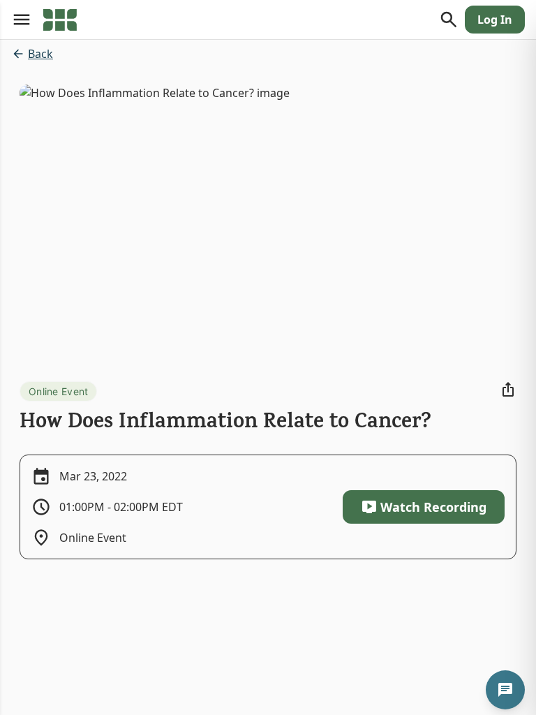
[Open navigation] (21, 19)
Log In (494, 19)
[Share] (508, 389)
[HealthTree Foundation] (60, 19)
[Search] (448, 19)
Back (40, 53)
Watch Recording (433, 507)
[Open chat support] (505, 689)
